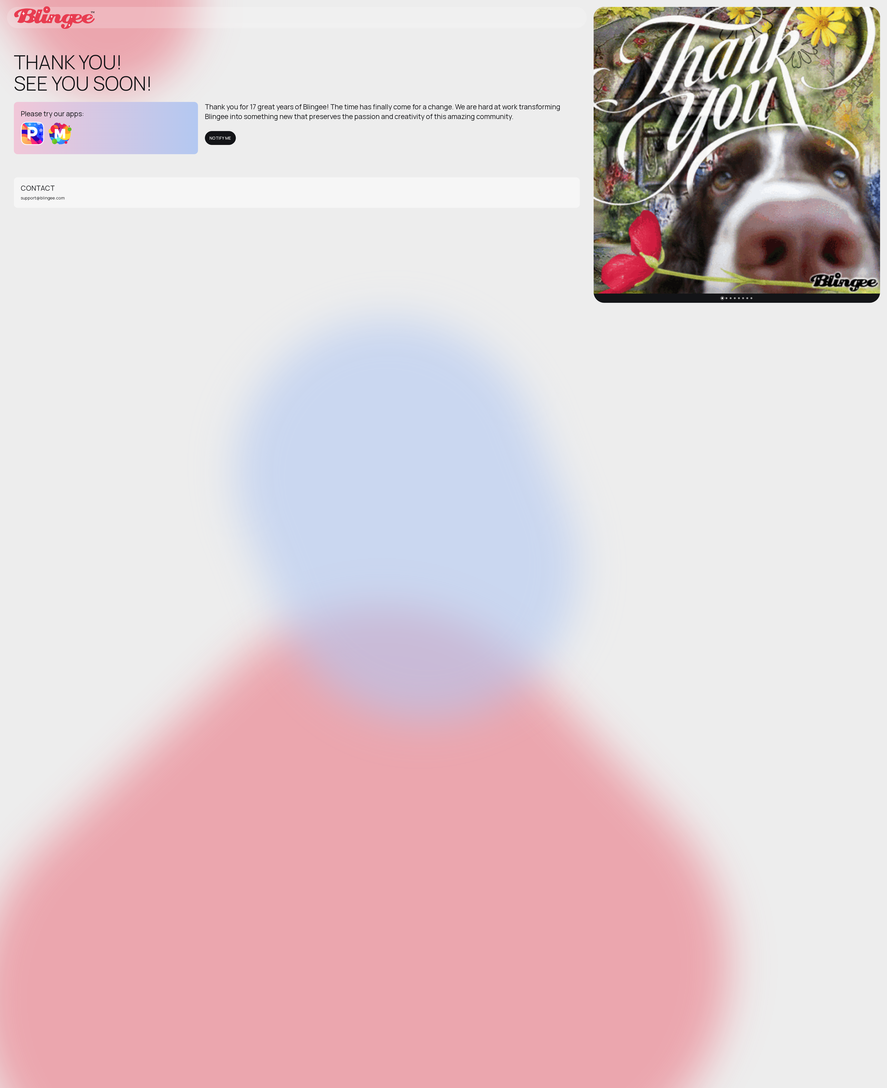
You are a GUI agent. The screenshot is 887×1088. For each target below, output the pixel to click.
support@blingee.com (43, 198)
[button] (722, 298)
